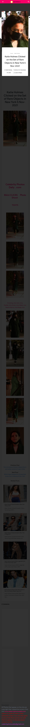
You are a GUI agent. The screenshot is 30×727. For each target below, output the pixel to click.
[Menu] (3, 2)
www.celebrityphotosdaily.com (15, 711)
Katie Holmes (9, 70)
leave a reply (18, 72)
